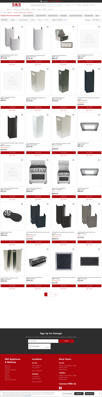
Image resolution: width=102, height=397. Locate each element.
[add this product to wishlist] (22, 27)
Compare (13, 64)
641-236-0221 (39, 381)
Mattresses (16, 9)
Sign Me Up (66, 341)
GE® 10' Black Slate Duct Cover (58, 97)
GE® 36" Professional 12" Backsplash (34, 188)
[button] (65, 5)
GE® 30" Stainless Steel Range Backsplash (9, 188)
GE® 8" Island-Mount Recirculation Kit (85, 55)
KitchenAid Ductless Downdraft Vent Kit (34, 277)
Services (39, 9)
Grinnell (35, 374)
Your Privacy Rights (67, 393)
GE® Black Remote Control (6, 232)
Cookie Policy (28, 395)
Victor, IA (51, 1)
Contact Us (50, 9)
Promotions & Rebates (25, 9)
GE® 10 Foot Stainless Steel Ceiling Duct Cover (36, 97)
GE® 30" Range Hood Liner (83, 143)
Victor (34, 363)
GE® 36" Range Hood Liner (83, 188)
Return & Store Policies (10, 379)
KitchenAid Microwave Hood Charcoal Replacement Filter (63, 277)
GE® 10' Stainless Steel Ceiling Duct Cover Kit (35, 55)
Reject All (79, 393)
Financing (33, 9)
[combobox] (13, 19)
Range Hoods (30, 12)
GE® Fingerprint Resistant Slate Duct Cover (86, 232)
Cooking (15, 12)
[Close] (99, 393)
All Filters (5, 19)
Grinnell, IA (58, 1)
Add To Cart (12, 61)
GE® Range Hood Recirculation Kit (59, 55)
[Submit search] (59, 5)
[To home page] (16, 5)
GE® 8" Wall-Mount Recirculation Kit (8, 97)
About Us (45, 9)
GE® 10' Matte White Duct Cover (32, 143)
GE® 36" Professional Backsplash (59, 188)
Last (55, 294)
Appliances (9, 9)
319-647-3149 (39, 370)
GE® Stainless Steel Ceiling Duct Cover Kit (9, 55)
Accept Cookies (89, 393)
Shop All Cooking (22, 12)
